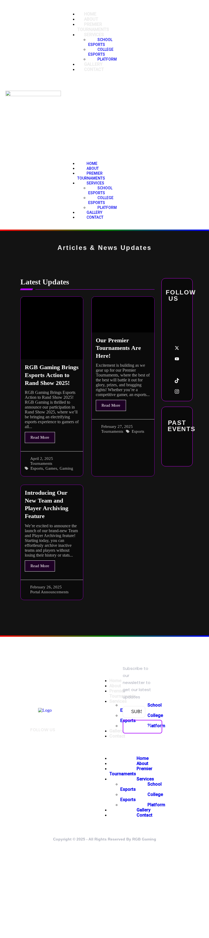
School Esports (100, 42)
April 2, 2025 (41, 459)
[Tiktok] (177, 381)
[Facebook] (177, 315)
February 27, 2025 (117, 427)
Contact (94, 69)
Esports (36, 468)
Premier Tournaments (91, 175)
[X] (177, 348)
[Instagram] (177, 391)
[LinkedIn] (177, 326)
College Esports (100, 200)
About (115, 685)
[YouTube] (177, 359)
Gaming (66, 468)
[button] (86, 116)
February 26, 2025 (46, 587)
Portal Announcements (49, 592)
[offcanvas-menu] (117, 114)
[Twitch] (177, 370)
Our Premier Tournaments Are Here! (118, 348)
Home (115, 680)
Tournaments (41, 464)
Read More (39, 437)
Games (51, 468)
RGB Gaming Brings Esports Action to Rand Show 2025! (52, 375)
